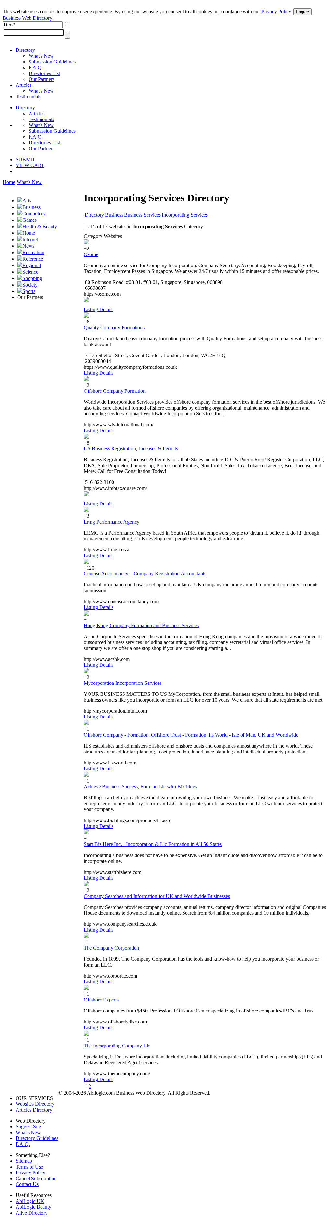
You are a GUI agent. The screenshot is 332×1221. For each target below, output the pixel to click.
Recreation (33, 252)
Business (31, 207)
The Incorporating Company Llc (117, 1045)
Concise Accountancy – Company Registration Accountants (145, 573)
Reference (32, 259)
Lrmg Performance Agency (111, 522)
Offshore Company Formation (115, 391)
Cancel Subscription (36, 1178)
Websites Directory (35, 1104)
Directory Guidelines (37, 1138)
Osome (91, 254)
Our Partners (41, 79)
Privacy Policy (276, 11)
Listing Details (98, 309)
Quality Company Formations (114, 327)
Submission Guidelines (52, 61)
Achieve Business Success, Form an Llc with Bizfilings (140, 786)
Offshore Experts (101, 999)
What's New (41, 56)
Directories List (44, 73)
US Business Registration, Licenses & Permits (131, 448)
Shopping (32, 278)
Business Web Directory (27, 18)
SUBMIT (25, 159)
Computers (33, 213)
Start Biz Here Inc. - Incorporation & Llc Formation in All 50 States (153, 844)
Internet (30, 239)
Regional (31, 265)
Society (30, 285)
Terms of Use (29, 1167)
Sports (28, 291)
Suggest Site (28, 1126)
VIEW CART (30, 165)
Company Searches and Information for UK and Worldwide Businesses (157, 896)
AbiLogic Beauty (33, 1207)
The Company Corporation (111, 948)
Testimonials (28, 96)
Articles (23, 85)
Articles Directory (34, 1110)
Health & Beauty (39, 226)
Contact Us (27, 1184)
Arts (26, 200)
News (28, 246)
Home (9, 182)
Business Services (142, 215)
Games (29, 220)
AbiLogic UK (30, 1201)
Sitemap (24, 1161)
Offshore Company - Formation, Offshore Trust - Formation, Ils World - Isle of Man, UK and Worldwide (191, 735)
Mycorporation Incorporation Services (122, 683)
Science (30, 272)
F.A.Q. (36, 67)
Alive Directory (32, 1212)
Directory (25, 50)
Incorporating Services (185, 215)
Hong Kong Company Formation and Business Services (141, 625)
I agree (302, 11)
